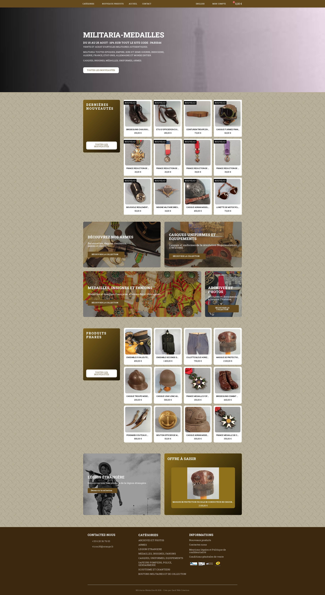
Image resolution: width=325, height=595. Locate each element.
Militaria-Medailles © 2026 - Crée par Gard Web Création (162, 590)
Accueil (133, 3)
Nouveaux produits (113, 3)
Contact (146, 3)
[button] (190, 3)
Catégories (88, 3)
